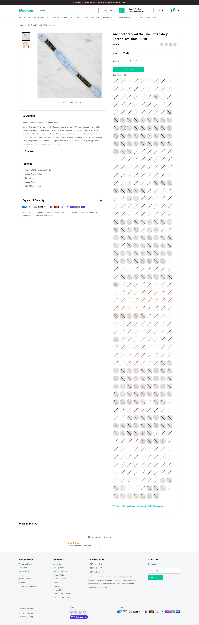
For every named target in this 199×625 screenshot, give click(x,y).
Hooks (21, 575)
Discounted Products (27, 586)
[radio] (116, 81)
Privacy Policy (58, 567)
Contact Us (57, 590)
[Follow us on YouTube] (84, 612)
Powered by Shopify (26, 617)
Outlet (139, 17)
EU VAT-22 (57, 586)
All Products (151, 17)
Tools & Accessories (37, 17)
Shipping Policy (59, 579)
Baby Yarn (23, 567)
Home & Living (124, 17)
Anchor (116, 44)
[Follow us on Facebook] (71, 612)
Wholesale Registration (62, 594)
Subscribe (155, 578)
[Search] (121, 10)
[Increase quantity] (136, 60)
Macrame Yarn (24, 571)
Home (21, 25)
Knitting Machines (26, 579)
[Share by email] (175, 44)
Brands (22, 582)
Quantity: (116, 61)
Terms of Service (60, 571)
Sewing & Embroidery (60, 17)
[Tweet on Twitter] (170, 44)
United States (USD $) (27, 608)
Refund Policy (59, 575)
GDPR (55, 582)
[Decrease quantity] (124, 60)
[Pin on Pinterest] (166, 44)
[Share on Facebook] (161, 44)
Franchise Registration (62, 597)
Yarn (20, 17)
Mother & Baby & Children (86, 17)
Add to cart (128, 69)
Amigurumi (107, 17)
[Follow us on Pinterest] (80, 612)
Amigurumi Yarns (26, 564)
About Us (57, 564)
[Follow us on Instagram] (75, 612)
